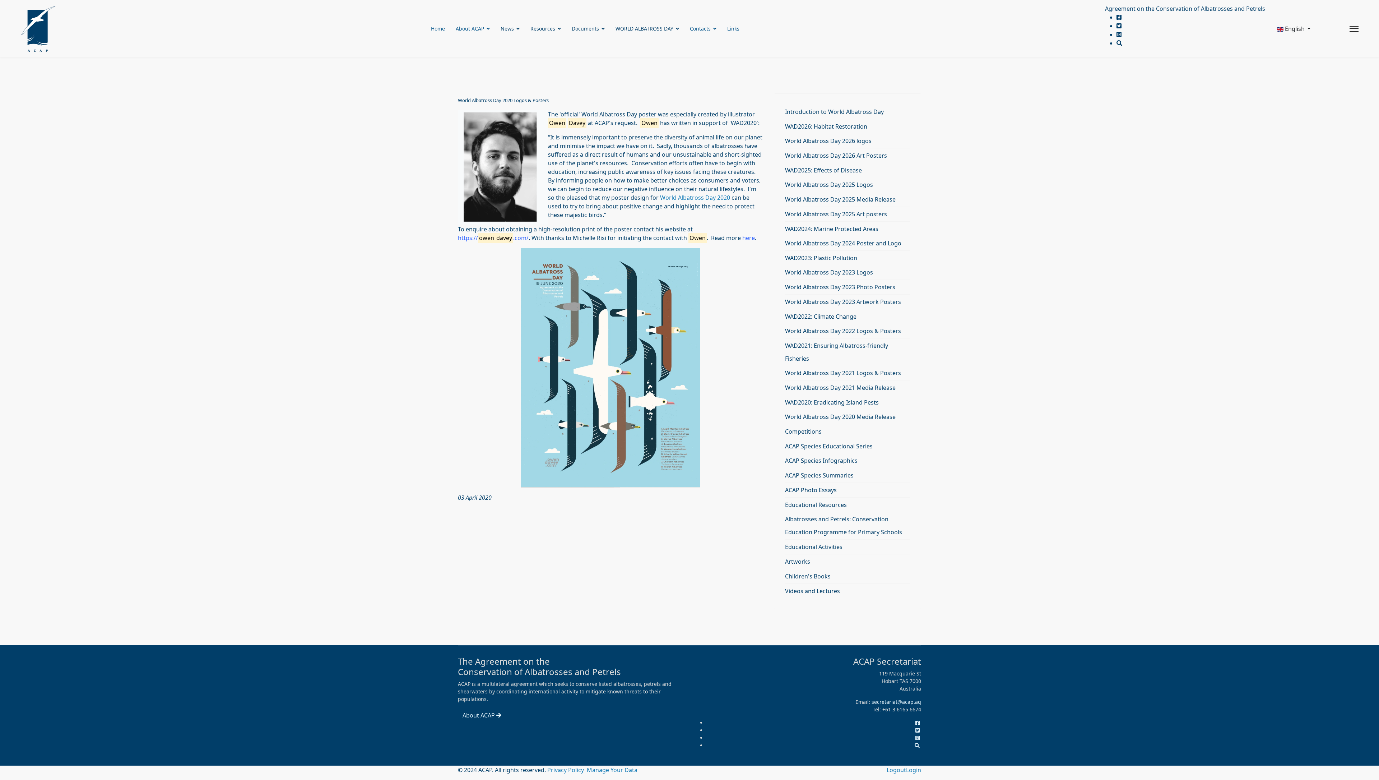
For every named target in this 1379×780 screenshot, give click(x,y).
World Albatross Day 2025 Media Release (840, 199)
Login (913, 770)
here (748, 238)
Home (438, 28)
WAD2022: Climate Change (820, 316)
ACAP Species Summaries (819, 475)
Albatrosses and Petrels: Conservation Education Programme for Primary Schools (843, 525)
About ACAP (470, 28)
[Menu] (1354, 28)
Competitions (803, 431)
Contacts (700, 28)
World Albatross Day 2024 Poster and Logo (843, 243)
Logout (896, 770)
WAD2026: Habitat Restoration (826, 126)
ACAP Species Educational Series (829, 446)
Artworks (797, 562)
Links (733, 28)
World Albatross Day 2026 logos (828, 141)
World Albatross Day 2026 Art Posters (836, 156)
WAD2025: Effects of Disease (823, 170)
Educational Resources (816, 505)
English (1294, 29)
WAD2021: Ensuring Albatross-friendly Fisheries (836, 352)
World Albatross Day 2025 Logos (829, 185)
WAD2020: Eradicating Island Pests (832, 402)
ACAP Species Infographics (821, 461)
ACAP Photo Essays (811, 490)
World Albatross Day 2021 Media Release (840, 388)
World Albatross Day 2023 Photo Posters (840, 287)
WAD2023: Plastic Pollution (821, 258)
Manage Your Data (612, 770)
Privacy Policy (566, 770)
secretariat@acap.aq (896, 701)
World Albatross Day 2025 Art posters (836, 214)
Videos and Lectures (812, 591)
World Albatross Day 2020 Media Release (840, 417)
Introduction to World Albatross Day (834, 112)
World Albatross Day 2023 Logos (829, 272)
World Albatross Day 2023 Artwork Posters (843, 302)
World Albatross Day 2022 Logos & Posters (843, 331)
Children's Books (808, 576)
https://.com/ (493, 238)
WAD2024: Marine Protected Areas (831, 229)
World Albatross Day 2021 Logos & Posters (843, 373)
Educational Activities (813, 547)
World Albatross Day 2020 (695, 198)
